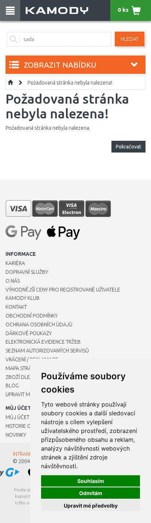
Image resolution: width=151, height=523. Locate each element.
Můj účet (17, 417)
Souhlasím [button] (90, 481)
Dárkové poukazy (28, 333)
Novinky (15, 435)
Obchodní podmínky (31, 316)
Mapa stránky (22, 368)
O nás (12, 281)
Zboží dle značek (27, 377)
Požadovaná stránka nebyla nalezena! (69, 83)
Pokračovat (128, 147)
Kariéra (15, 263)
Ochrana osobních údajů (39, 324)
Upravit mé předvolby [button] (91, 505)
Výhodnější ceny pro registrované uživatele (62, 290)
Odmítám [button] (90, 493)
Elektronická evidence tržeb (43, 342)
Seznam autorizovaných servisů (47, 351)
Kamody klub (22, 298)
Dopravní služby (26, 272)
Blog (12, 385)
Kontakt (16, 307)
